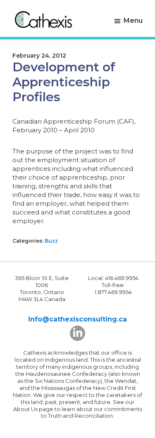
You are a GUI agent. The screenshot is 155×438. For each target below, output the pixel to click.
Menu (133, 20)
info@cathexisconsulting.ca (77, 319)
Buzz (51, 241)
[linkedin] (77, 333)
